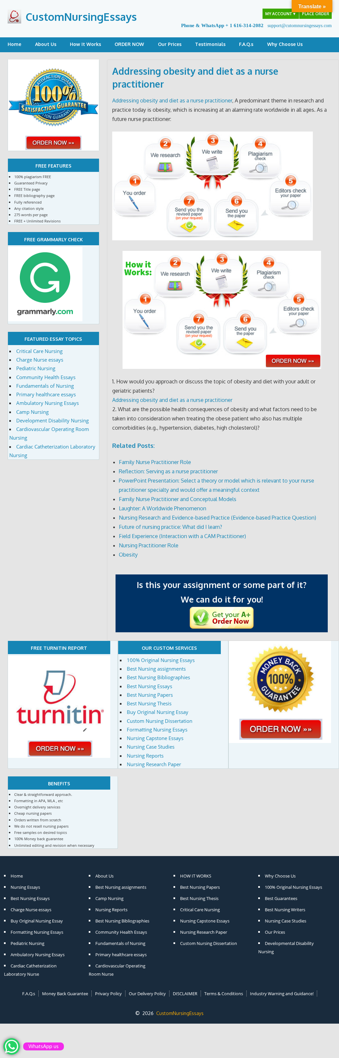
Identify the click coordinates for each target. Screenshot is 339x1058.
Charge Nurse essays (39, 359)
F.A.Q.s (246, 44)
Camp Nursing (32, 412)
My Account (280, 13)
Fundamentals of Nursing (45, 385)
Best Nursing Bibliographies (158, 677)
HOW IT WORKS (195, 876)
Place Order (315, 13)
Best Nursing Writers (285, 910)
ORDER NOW (129, 44)
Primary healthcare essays (46, 394)
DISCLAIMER (185, 994)
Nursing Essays (25, 887)
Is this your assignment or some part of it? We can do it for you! (222, 592)
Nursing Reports (145, 755)
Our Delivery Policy (147, 994)
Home (14, 44)
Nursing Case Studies (150, 746)
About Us (45, 44)
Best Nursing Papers (150, 694)
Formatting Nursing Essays (157, 729)
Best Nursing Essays (149, 686)
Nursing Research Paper (154, 764)
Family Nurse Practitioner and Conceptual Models (177, 499)
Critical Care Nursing (39, 351)
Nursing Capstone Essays (155, 738)
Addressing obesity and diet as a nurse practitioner (172, 100)
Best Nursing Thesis (149, 703)
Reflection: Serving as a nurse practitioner (168, 471)
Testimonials (210, 44)
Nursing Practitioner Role (148, 545)
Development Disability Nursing (52, 420)
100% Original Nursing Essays (161, 660)
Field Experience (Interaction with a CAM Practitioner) (182, 536)
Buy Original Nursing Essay (157, 712)
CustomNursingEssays (81, 16)
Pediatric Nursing (35, 368)
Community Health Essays (45, 377)
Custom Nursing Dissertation (159, 721)
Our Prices (169, 44)
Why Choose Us (285, 44)
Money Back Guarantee (65, 994)
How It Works (85, 44)
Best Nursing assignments (156, 668)
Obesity (128, 554)
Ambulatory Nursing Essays (47, 403)
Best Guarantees (281, 898)
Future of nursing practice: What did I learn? (170, 527)
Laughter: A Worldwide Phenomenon (162, 508)
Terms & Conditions (223, 994)
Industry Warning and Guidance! (282, 994)
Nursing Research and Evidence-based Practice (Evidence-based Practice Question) (217, 517)
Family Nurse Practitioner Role (155, 462)
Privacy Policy (108, 994)
